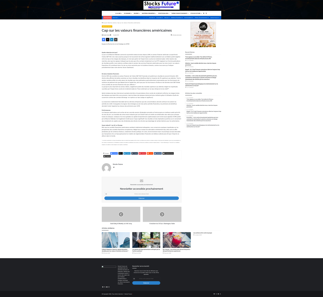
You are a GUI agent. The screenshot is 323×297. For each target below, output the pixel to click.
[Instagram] (109, 287)
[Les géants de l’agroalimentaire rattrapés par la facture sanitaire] (146, 240)
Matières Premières (148, 13)
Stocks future (106, 35)
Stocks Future (195, 13)
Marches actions (112, 22)
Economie (127, 13)
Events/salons (163, 13)
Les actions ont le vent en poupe (202, 233)
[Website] (114, 167)
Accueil (105, 22)
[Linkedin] (111, 39)
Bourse (136, 13)
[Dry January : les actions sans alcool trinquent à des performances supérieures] (177, 240)
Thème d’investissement (179, 13)
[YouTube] (107, 287)
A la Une (118, 13)
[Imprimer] (115, 39)
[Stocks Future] (161, 5)
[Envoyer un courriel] (110, 35)
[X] (107, 39)
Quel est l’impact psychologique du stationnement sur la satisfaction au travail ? (134, 17)
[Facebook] (103, 39)
